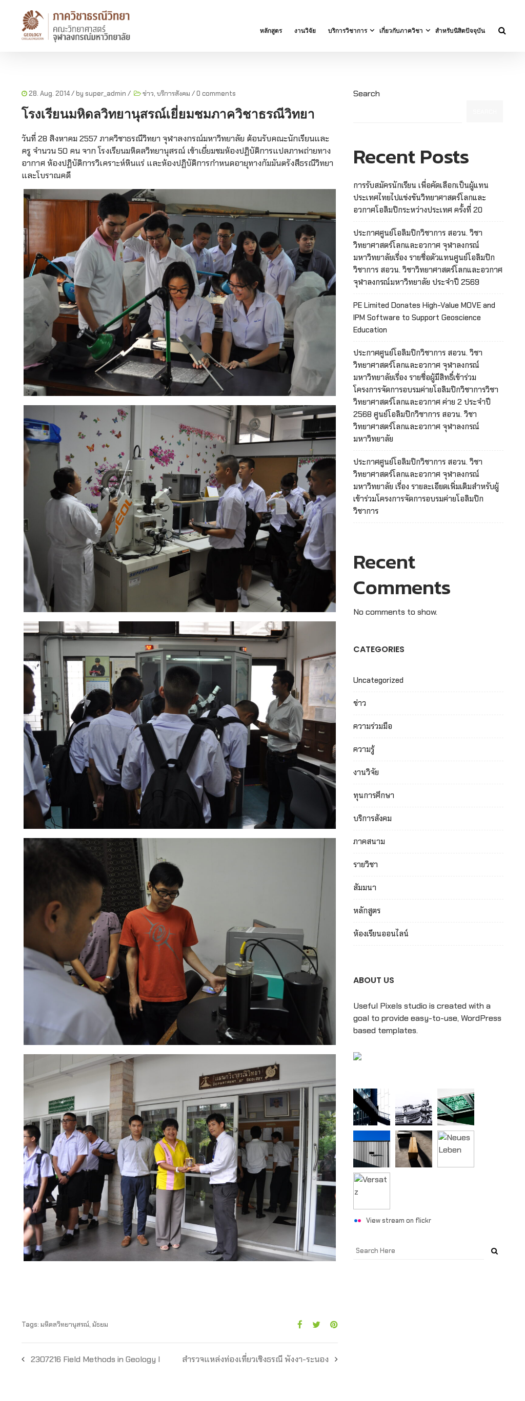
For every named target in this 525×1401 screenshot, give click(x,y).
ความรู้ (363, 749)
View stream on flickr (398, 1220)
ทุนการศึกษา (373, 795)
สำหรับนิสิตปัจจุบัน (460, 30)
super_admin (105, 93)
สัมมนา (364, 888)
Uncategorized (378, 680)
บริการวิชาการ (347, 30)
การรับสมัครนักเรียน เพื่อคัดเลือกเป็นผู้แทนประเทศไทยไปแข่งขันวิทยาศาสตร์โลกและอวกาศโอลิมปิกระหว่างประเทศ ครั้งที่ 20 (421, 197)
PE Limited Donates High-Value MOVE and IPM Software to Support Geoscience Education (424, 317)
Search (366, 93)
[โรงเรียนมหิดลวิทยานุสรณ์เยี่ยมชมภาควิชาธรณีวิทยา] (296, 1324)
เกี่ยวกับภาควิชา (401, 30)
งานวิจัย (305, 30)
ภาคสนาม (369, 842)
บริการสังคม (173, 93)
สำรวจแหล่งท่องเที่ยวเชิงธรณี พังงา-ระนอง (255, 1359)
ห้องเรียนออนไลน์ (381, 934)
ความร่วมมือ (372, 726)
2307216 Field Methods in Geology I (95, 1359)
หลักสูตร (271, 30)
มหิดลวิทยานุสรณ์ (65, 1324)
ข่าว (148, 93)
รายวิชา (365, 865)
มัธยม (100, 1324)
